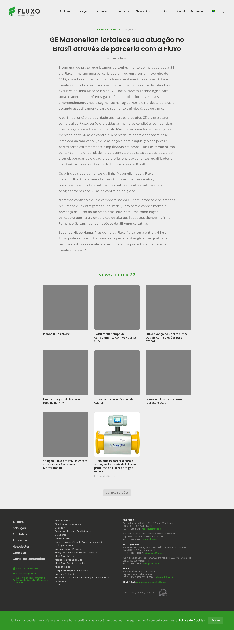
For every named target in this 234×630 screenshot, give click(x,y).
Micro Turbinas (62, 566)
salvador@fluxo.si (164, 577)
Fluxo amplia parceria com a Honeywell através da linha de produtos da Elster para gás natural (115, 466)
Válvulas (59, 584)
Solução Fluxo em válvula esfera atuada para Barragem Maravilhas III (65, 464)
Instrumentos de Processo (68, 548)
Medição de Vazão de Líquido (70, 563)
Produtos (102, 11)
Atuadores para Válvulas (68, 524)
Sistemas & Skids (64, 573)
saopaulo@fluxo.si (152, 528)
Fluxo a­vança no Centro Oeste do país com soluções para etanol (167, 337)
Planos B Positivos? (56, 334)
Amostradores (62, 520)
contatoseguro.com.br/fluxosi (151, 582)
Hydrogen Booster (64, 545)
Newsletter (144, 11)
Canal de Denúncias (190, 11)
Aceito (215, 620)
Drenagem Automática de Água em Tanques (78, 541)
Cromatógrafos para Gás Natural (72, 531)
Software (59, 580)
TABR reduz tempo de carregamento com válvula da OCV (115, 337)
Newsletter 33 (109, 29)
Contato (164, 11)
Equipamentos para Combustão (71, 570)
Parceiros (122, 11)
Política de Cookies (191, 620)
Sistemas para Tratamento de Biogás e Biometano (81, 577)
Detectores (60, 534)
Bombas (59, 527)
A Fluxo (65, 11)
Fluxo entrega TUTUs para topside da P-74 (61, 400)
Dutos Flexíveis (62, 538)
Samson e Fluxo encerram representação (164, 400)
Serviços (83, 11)
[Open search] (222, 11)
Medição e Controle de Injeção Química (75, 552)
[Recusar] (229, 620)
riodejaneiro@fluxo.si (153, 552)
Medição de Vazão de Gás (68, 559)
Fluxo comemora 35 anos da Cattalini (114, 400)
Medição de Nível (64, 556)
